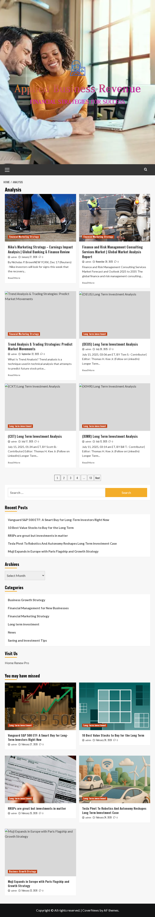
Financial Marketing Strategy (24, 236)
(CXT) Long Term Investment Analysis (35, 436)
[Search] (145, 169)
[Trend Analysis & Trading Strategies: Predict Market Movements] (40, 315)
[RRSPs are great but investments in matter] (40, 779)
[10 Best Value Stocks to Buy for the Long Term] (114, 706)
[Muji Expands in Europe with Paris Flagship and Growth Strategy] (40, 852)
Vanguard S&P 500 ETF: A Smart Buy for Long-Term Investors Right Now (58, 520)
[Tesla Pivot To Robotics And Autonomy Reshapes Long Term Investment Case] (114, 779)
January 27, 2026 (29, 257)
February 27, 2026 (30, 744)
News (12, 632)
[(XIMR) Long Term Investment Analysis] (114, 407)
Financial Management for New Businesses (38, 608)
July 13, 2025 (101, 441)
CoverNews (90, 910)
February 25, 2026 (30, 813)
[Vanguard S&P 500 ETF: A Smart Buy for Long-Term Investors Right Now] (40, 706)
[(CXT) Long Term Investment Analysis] (40, 407)
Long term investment (94, 333)
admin (14, 257)
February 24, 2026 (104, 817)
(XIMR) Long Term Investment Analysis (110, 436)
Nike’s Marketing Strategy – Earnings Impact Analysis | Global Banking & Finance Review (40, 249)
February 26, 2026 (104, 740)
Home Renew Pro (17, 663)
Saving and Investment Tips (27, 640)
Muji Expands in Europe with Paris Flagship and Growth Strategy (53, 551)
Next (97, 478)
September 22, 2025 (30, 354)
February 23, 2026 (30, 890)
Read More (14, 277)
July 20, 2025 (102, 349)
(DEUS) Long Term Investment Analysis (110, 344)
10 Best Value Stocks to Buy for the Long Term (41, 527)
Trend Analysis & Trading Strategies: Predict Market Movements (40, 346)
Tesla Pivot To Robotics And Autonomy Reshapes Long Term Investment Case (62, 543)
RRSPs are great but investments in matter (38, 535)
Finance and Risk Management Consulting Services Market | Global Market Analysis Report (112, 251)
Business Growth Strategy (26, 600)
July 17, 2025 (27, 441)
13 (90, 478)
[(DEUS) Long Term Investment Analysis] (114, 315)
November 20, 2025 (104, 261)
